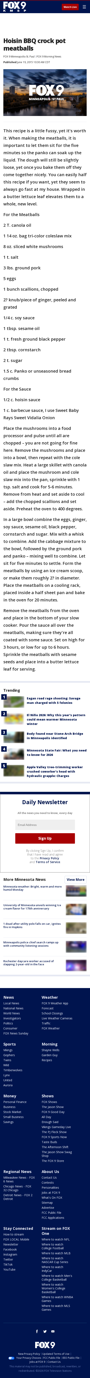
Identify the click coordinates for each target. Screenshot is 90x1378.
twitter (45, 1331)
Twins (7, 1060)
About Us (50, 1171)
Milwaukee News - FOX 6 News (19, 1179)
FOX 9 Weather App (55, 1003)
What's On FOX (52, 1198)
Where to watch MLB (56, 1253)
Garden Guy (50, 1055)
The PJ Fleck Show (54, 1132)
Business (9, 1107)
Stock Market (12, 1112)
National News (13, 1008)
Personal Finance (15, 1102)
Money (9, 1095)
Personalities (50, 1188)
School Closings (52, 1013)
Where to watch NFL (56, 1239)
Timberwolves (12, 1070)
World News (11, 1013)
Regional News (17, 1171)
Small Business (13, 1117)
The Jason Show (53, 1107)
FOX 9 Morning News (49, 56)
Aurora (8, 1085)
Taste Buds (49, 1142)
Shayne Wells (50, 1050)
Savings (8, 1122)
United (7, 1080)
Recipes (47, 1060)
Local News (11, 1003)
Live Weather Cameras (57, 1018)
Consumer (10, 1028)
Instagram (10, 1254)
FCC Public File (51, 1213)
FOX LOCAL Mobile (16, 1239)
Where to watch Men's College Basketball (57, 1277)
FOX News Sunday (15, 1033)
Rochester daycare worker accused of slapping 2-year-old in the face (28, 962)
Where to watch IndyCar (52, 1269)
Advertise (48, 1208)
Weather (50, 997)
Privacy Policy (49, 858)
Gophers (9, 1055)
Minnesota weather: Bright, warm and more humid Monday (32, 888)
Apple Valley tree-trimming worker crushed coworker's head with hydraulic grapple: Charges (55, 771)
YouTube (9, 1269)
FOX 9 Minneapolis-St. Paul (19, 56)
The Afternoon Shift (55, 1147)
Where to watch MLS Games (56, 1308)
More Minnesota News (24, 879)
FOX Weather (51, 1028)
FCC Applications (53, 1218)
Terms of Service (48, 862)
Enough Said (50, 1122)
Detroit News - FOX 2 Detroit (17, 1197)
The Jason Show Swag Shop (57, 1154)
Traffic (46, 1023)
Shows (48, 1095)
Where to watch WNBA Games (57, 1299)
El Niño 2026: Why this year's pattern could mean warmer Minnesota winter (56, 719)
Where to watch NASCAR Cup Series (55, 1260)
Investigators (12, 1018)
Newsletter (10, 1244)
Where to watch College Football (53, 1246)
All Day (46, 1117)
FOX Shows (49, 1102)
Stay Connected (18, 1228)
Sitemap (47, 1203)
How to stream (13, 1234)
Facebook (10, 1249)
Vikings (8, 1050)
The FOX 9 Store (53, 1161)
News (8, 997)
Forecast (48, 1008)
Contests (48, 1182)
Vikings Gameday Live (56, 1127)
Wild (6, 1065)
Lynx (6, 1075)
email (53, 1331)
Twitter (8, 1259)
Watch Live (70, 7)
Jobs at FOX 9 (51, 1193)
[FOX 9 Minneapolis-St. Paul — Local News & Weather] (15, 7)
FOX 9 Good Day (53, 1112)
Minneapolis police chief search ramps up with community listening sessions (30, 944)
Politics (8, 1023)
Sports (9, 1044)
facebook (37, 1331)
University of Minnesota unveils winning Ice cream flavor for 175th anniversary (32, 906)
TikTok (8, 1264)
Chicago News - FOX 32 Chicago (17, 1188)
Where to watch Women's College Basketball (53, 1288)
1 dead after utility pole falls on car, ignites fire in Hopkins (32, 925)
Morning (50, 1044)
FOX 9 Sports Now (54, 1137)
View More (76, 879)
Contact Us (49, 1177)
